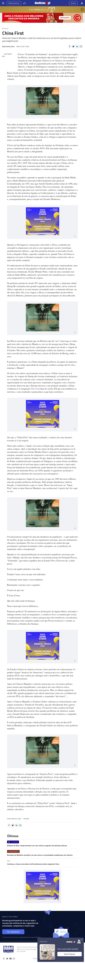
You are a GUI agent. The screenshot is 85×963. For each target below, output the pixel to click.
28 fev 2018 (22, 46)
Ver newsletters (13, 931)
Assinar (73, 3)
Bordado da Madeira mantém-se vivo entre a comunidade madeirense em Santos (39, 855)
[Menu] (3, 3)
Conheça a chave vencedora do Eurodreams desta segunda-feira (33, 864)
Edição (14, 3)
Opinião (26, 818)
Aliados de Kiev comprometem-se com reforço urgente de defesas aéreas (37, 845)
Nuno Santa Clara (14, 818)
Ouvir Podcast (69, 954)
